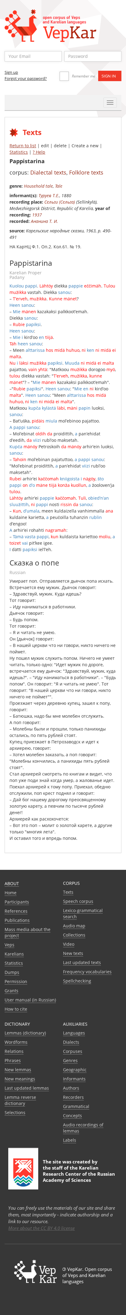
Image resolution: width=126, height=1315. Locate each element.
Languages (74, 1033)
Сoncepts (72, 1115)
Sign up (11, 72)
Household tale (38, 186)
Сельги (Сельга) (59, 202)
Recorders (73, 1097)
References (16, 911)
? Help (39, 152)
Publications (17, 920)
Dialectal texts (48, 172)
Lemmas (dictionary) (25, 1033)
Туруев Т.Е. (49, 195)
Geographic (75, 1070)
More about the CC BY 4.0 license (41, 1228)
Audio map (74, 926)
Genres (70, 1060)
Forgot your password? (26, 78)
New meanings (20, 1079)
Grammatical (76, 1106)
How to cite (16, 1009)
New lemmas (18, 1070)
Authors (71, 1088)
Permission (16, 981)
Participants (17, 902)
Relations (14, 1051)
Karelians (14, 954)
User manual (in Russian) (30, 1000)
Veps (9, 945)
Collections (74, 935)
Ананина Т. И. (44, 221)
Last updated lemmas (27, 1088)
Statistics (18, 152)
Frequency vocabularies (87, 972)
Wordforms (16, 1042)
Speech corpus (78, 901)
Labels (69, 1140)
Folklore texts (86, 172)
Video (68, 944)
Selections (15, 1112)
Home (11, 893)
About (12, 883)
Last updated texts (82, 962)
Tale (58, 186)
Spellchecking (77, 981)
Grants (11, 991)
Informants (74, 1079)
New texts (73, 953)
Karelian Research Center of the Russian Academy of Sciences (79, 1174)
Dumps (12, 972)
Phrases (13, 1060)
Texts (68, 892)
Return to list (22, 145)
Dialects (71, 1042)
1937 (37, 215)
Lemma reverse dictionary (20, 1100)
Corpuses (72, 1051)
